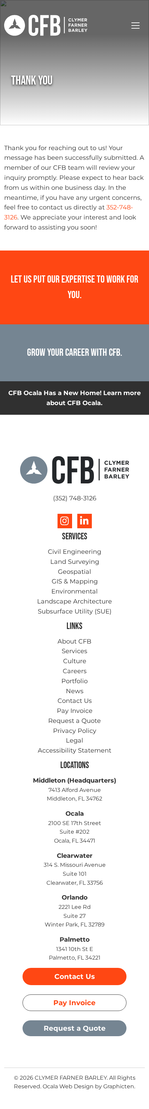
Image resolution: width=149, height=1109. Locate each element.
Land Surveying (74, 562)
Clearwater (75, 856)
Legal (74, 740)
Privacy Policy (74, 731)
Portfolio (74, 681)
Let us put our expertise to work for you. (74, 287)
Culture (74, 661)
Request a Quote (74, 721)
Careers (75, 671)
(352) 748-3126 (74, 498)
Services (74, 651)
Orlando (75, 897)
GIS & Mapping (75, 581)
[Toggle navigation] (135, 25)
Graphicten (118, 1086)
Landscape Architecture (74, 601)
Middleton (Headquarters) (74, 780)
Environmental (74, 591)
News (75, 691)
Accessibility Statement (74, 750)
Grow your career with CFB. (74, 352)
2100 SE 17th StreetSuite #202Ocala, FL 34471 (74, 832)
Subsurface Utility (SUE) (75, 611)
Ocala (74, 813)
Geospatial (74, 572)
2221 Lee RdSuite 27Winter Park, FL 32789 (75, 916)
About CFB (74, 641)
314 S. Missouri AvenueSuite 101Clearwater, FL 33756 (75, 874)
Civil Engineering (74, 552)
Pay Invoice (75, 711)
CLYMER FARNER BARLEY (71, 1077)
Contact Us (75, 701)
